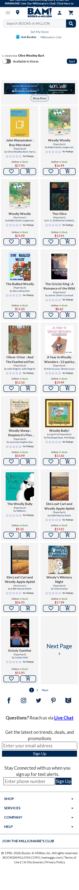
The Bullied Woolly (20, 284)
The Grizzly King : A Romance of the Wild (59, 286)
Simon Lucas (68, 368)
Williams (21, 510)
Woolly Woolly (59, 140)
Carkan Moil (21, 657)
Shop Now (39, 98)
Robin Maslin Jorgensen (61, 147)
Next (45, 690)
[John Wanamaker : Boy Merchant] (19, 123)
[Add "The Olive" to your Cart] (68, 241)
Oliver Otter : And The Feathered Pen (20, 359)
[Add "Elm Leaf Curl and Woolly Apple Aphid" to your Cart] (68, 535)
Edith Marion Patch (60, 515)
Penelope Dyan (55, 437)
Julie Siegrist (14, 368)
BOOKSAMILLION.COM (21, 857)
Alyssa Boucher (21, 290)
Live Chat (64, 717)
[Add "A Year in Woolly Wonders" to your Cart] (68, 388)
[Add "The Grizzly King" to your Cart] (68, 315)
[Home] (39, 12)
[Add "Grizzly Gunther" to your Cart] (28, 678)
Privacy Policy (55, 862)
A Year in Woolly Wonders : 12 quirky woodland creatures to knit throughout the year (59, 359)
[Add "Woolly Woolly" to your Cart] (68, 171)
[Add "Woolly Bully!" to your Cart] (68, 461)
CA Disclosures (32, 862)
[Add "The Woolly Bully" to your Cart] (28, 535)
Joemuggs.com (51, 857)
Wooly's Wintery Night (59, 579)
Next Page (59, 649)
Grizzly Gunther (20, 650)
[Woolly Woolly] (59, 123)
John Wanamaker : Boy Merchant (20, 142)
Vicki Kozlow (61, 588)
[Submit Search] (71, 23)
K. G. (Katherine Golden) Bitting (60, 222)
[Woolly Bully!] (59, 413)
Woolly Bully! (59, 430)
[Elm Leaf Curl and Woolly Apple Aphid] (59, 486)
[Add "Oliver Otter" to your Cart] (28, 388)
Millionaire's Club (51, 37)
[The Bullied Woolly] (20, 266)
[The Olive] (59, 196)
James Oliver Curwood (60, 295)
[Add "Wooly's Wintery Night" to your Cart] (68, 608)
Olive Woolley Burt (17, 151)
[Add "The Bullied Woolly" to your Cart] (28, 315)
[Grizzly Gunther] (19, 633)
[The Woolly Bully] (20, 486)
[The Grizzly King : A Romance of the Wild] (59, 266)
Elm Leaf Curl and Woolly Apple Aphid (59, 506)
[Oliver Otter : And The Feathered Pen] (19, 340)
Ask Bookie (28, 37)
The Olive (59, 213)
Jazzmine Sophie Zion (21, 441)
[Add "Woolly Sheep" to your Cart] (28, 461)
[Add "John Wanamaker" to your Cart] (28, 171)
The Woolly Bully (20, 504)
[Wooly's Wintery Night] (59, 560)
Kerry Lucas (53, 368)
